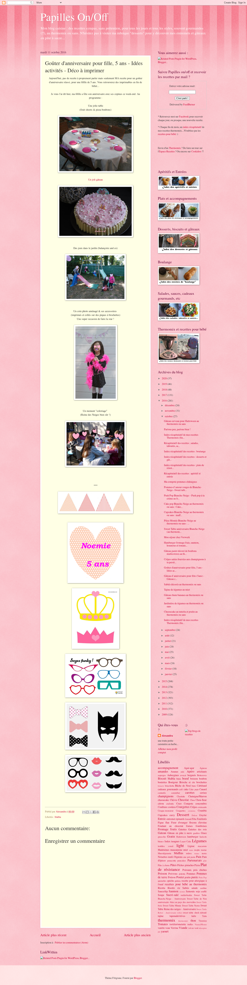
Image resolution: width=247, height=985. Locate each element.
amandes (163, 771)
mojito (197, 849)
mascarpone (176, 849)
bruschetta (169, 785)
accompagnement (168, 768)
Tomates (163, 924)
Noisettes (162, 857)
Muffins (178, 853)
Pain (198, 857)
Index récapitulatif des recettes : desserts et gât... (185, 458)
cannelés (162, 792)
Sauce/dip (163, 891)
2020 (164, 378)
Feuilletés (202, 819)
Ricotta (161, 888)
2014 (164, 686)
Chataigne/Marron (197, 796)
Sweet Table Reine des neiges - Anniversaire (182, 907)
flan (167, 822)
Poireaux (186, 870)
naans (196, 853)
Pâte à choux (164, 865)
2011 (164, 703)
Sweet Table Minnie (172, 905)
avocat (183, 775)
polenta (182, 873)
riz (178, 888)
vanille (161, 928)
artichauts (202, 771)
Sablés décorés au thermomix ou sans (182, 584)
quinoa (178, 880)
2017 (164, 395)
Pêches (180, 865)
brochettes (201, 782)
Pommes (191, 873)
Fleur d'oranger (179, 822)
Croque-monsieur (165, 810)
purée (194, 877)
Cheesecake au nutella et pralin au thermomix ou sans (181, 613)
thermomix (166, 920)
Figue (161, 822)
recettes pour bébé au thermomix (186, 884)
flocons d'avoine (198, 822)
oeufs (170, 857)
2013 (164, 692)
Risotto (171, 888)
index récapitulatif (192, 127)
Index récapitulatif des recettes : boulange (185, 451)
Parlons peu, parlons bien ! (177, 429)
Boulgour (173, 782)
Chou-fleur (201, 800)
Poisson (162, 873)
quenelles (162, 880)
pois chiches (200, 870)
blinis (178, 778)
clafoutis (170, 803)
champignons (165, 796)
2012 (164, 697)
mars (167, 663)
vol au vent (193, 927)
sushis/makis (186, 895)
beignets (192, 775)
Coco (179, 803)
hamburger (192, 836)
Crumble (202, 810)
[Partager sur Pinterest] (97, 812)
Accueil (95, 935)
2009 (164, 714)
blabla (58, 817)
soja (198, 891)
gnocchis (162, 836)
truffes (190, 924)
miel (185, 849)
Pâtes (173, 865)
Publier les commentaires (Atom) (71, 942)
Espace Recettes (167, 151)
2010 (164, 709)
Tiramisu (203, 920)
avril (167, 657)
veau (167, 928)
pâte (205, 860)
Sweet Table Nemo (191, 905)
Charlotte (181, 796)
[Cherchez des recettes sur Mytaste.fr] (196, 734)
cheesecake (163, 800)
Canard (203, 789)
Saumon (173, 891)
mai (167, 652)
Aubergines (173, 775)
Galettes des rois (197, 829)
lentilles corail (165, 846)
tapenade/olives (177, 916)
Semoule (190, 891)
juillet (168, 641)
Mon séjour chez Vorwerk (177, 537)
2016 (164, 400)
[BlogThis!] (87, 812)
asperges (162, 775)
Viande (183, 928)
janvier (169, 674)
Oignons (178, 857)
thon (193, 920)
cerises (203, 792)
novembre (170, 410)
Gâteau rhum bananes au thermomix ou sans (183, 596)
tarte (193, 916)
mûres (189, 853)
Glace (204, 833)
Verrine (174, 928)
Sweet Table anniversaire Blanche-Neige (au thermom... (184, 530)
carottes (189, 793)
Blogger (138, 978)
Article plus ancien (137, 935)
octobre (169, 416)
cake (186, 789)
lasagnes (175, 841)
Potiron (172, 877)
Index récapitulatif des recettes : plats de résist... (184, 466)
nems (204, 853)
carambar (175, 792)
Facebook (184, 116)
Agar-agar (189, 768)
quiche (170, 880)
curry (172, 815)
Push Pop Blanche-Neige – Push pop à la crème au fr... (184, 497)
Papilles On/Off (74, 16)
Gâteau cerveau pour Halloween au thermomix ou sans (181, 422)
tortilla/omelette (178, 924)
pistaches (189, 865)
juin (167, 646)
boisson (194, 778)
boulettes (162, 782)
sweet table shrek (191, 912)
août (167, 635)
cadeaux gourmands (168, 789)
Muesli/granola (164, 853)
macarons (202, 846)
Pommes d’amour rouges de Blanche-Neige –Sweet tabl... (183, 488)
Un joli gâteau (95, 179)
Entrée (162, 819)
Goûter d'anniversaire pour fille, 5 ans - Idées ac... (183, 569)
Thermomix (175, 148)
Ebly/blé (203, 815)
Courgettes (182, 807)
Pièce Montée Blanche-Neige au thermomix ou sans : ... (180, 522)
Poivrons (172, 873)
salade (194, 888)
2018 (164, 389)
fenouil (188, 818)
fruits (173, 829)
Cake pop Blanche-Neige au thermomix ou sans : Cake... (184, 505)
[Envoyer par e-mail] (84, 812)
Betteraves (202, 775)
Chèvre (173, 800)
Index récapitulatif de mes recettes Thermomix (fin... (181, 436)
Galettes (182, 829)
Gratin (171, 836)
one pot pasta (189, 856)
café (181, 789)
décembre (170, 405)
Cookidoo (196, 151)
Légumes (199, 840)
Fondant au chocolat (170, 826)
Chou (192, 800)
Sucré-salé (172, 895)
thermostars (183, 920)
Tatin (204, 916)
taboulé (203, 912)
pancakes (181, 860)
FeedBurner (189, 104)
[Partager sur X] (91, 812)
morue (204, 849)
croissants (202, 807)
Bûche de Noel (183, 785)
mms (191, 850)
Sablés (185, 888)
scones (182, 891)
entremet (171, 819)
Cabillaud (202, 785)
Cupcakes (162, 815)
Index (167, 841)
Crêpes (193, 807)
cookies (172, 807)
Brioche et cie (187, 782)
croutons (191, 810)
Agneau (203, 768)
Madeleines (163, 849)
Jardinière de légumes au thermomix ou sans (183, 605)
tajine (160, 916)
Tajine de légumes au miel (177, 589)
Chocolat (183, 800)
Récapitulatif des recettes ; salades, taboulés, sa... (181, 444)
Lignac (191, 846)
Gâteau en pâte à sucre (179, 833)
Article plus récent (53, 935)
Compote (188, 803)
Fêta (194, 819)
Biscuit (162, 778)
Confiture (162, 807)
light (180, 845)
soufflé (204, 891)
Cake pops (194, 789)
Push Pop (203, 877)
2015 (164, 681)
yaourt (165, 931)
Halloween (181, 836)
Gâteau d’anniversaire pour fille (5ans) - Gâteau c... (184, 577)
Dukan (194, 815)
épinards (180, 819)
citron (161, 803)
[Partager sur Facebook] (94, 812)
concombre (201, 803)
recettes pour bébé (167, 134)
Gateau (162, 833)
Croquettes (181, 810)
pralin (188, 877)
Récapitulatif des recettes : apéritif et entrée (182, 475)
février (168, 668)
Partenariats (195, 860)
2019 (164, 384)
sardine (203, 888)
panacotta (171, 860)
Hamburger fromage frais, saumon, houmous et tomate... (181, 544)
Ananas (174, 771)
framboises (201, 826)
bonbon (203, 778)
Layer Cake (185, 841)
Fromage (163, 829)
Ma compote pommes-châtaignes (180, 481)
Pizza (197, 865)
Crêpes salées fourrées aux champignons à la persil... (185, 560)
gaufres (196, 833)
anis (182, 771)
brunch (161, 785)
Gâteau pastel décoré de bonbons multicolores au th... (180, 552)
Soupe (161, 895)
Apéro (190, 771)
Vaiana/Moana (201, 924)
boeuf (185, 778)
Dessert (183, 814)
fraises (189, 826)
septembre (170, 630)
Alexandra (167, 735)
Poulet (180, 877)
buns (194, 785)
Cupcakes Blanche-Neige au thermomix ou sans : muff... (184, 513)
